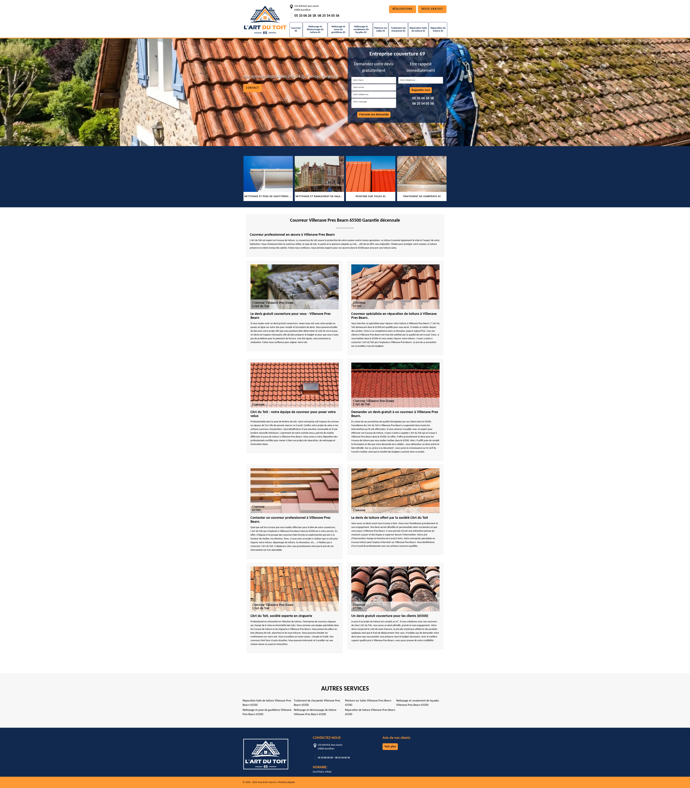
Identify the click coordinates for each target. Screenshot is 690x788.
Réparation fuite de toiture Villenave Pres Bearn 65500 (267, 703)
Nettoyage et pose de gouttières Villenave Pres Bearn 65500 (267, 712)
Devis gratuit (432, 9)
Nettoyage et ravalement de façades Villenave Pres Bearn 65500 (417, 703)
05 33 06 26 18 (305, 16)
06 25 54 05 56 (328, 16)
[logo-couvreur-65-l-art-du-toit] (265, 18)
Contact (252, 88)
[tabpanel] (268, 178)
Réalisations (403, 9)
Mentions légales (286, 782)
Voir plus (390, 746)
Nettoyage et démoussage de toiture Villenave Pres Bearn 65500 (315, 712)
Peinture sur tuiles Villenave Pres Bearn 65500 (368, 703)
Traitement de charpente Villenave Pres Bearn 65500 (317, 703)
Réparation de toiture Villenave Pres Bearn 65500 (370, 712)
